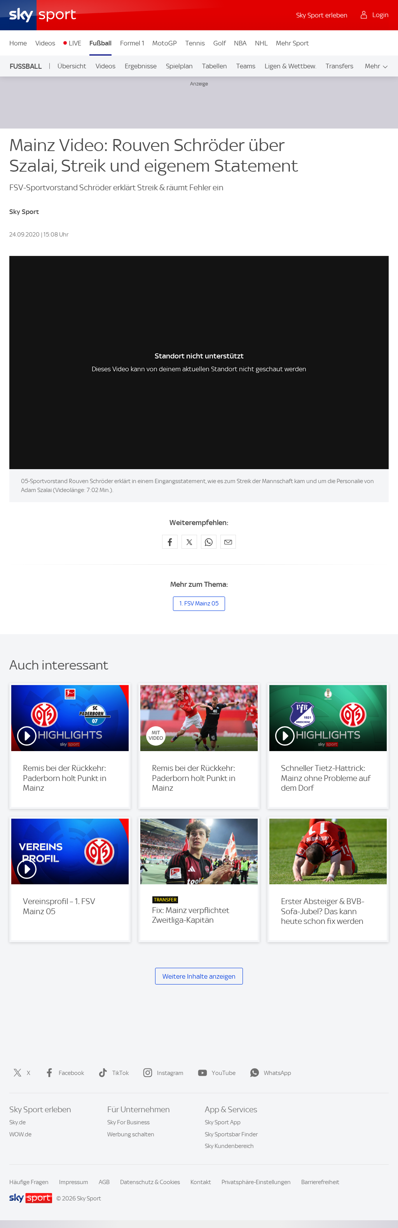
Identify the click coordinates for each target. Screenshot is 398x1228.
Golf (219, 43)
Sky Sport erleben (321, 15)
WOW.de (20, 1134)
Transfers (339, 66)
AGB (104, 1182)
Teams (245, 66)
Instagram (170, 1073)
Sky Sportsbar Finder (231, 1134)
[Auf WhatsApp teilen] (208, 542)
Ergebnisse (141, 66)
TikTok (120, 1073)
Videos (45, 43)
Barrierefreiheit (320, 1182)
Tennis (195, 43)
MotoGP (164, 43)
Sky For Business (128, 1122)
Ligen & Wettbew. (290, 66)
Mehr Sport (292, 43)
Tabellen (214, 66)
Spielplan (179, 66)
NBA (240, 43)
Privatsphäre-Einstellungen (256, 1182)
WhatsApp (277, 1073)
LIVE (75, 43)
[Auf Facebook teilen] (170, 542)
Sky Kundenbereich (229, 1146)
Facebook (71, 1073)
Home (18, 43)
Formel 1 (132, 43)
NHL (261, 43)
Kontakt (200, 1182)
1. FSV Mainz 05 (199, 603)
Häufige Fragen (29, 1182)
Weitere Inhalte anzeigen (199, 976)
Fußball (100, 43)
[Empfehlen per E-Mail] (228, 542)
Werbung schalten (130, 1134)
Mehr (372, 66)
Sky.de (17, 1122)
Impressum (73, 1182)
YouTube (224, 1073)
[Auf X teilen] (189, 542)
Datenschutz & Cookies (150, 1182)
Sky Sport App (223, 1122)
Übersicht (72, 66)
